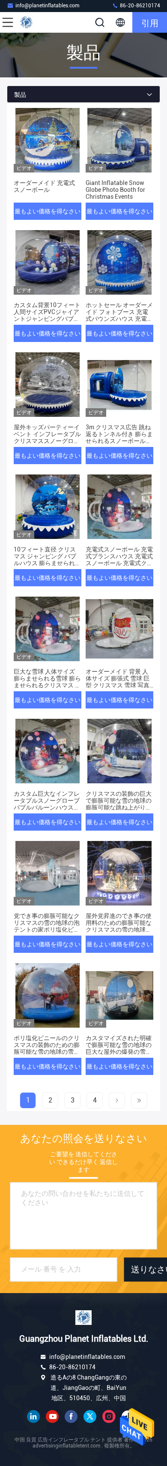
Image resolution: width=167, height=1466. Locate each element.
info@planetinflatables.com (47, 6)
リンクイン (33, 1416)
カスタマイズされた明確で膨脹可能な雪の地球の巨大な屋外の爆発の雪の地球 (119, 1048)
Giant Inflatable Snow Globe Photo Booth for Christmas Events (115, 189)
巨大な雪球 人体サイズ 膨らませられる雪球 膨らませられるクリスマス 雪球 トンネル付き (47, 682)
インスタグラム (108, 1416)
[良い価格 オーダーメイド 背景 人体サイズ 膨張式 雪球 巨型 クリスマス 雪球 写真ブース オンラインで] (119, 629)
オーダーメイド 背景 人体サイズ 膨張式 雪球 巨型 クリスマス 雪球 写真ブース (117, 682)
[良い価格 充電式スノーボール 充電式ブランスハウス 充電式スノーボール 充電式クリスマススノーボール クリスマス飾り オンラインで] (119, 506)
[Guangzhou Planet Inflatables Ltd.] (36, 22)
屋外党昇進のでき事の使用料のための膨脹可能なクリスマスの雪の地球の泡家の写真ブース (119, 926)
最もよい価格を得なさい (48, 211)
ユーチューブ (52, 1416)
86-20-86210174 (139, 6)
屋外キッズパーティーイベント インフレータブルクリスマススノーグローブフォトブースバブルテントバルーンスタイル (47, 441)
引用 (149, 22)
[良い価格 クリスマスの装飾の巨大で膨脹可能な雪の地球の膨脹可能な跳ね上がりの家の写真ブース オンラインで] (119, 751)
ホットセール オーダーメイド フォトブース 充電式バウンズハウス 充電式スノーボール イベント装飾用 (119, 319)
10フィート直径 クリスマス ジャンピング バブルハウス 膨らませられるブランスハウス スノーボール (47, 563)
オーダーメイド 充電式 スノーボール (44, 186)
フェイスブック (71, 1416)
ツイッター (90, 1416)
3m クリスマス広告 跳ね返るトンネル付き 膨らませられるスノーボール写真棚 (119, 437)
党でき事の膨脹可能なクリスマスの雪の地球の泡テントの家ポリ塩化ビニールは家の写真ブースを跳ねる (47, 929)
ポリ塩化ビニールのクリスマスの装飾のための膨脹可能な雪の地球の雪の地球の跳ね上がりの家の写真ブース (47, 1052)
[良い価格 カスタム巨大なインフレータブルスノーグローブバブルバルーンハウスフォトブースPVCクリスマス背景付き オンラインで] (47, 751)
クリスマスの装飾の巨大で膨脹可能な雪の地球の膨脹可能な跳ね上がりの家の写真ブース (119, 804)
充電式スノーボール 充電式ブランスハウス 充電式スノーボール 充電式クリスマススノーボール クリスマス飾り (119, 563)
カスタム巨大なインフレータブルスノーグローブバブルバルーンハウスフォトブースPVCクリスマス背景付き (47, 807)
